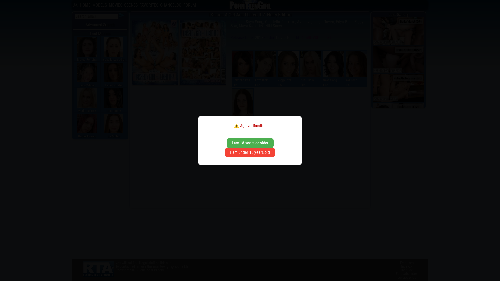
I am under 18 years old (250, 152)
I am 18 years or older (250, 142)
